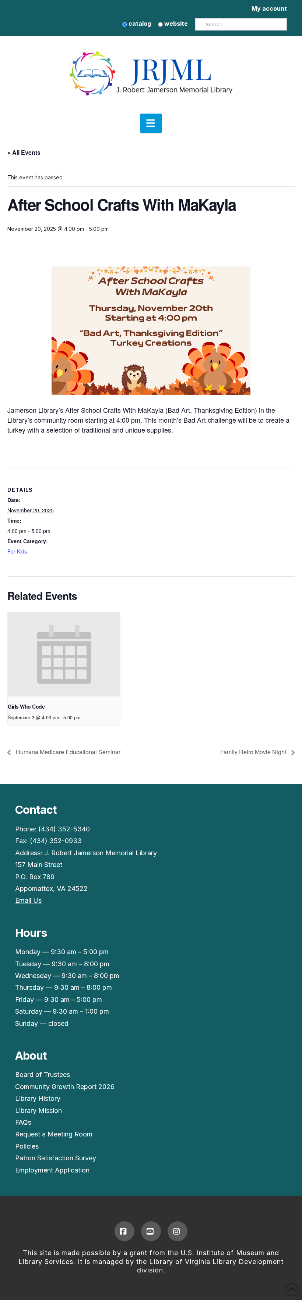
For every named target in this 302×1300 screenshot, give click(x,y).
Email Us (28, 900)
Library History (37, 1098)
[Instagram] (177, 1231)
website (175, 23)
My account (269, 8)
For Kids (17, 551)
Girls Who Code (26, 706)
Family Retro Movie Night (254, 752)
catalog (139, 23)
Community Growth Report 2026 (65, 1087)
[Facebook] (124, 1231)
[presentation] (64, 654)
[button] (151, 123)
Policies (27, 1146)
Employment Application (52, 1170)
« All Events (24, 152)
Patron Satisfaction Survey (55, 1158)
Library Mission (38, 1110)
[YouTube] (151, 1231)
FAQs (23, 1122)
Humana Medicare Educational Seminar (67, 752)
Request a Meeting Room (53, 1134)
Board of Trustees (42, 1074)
